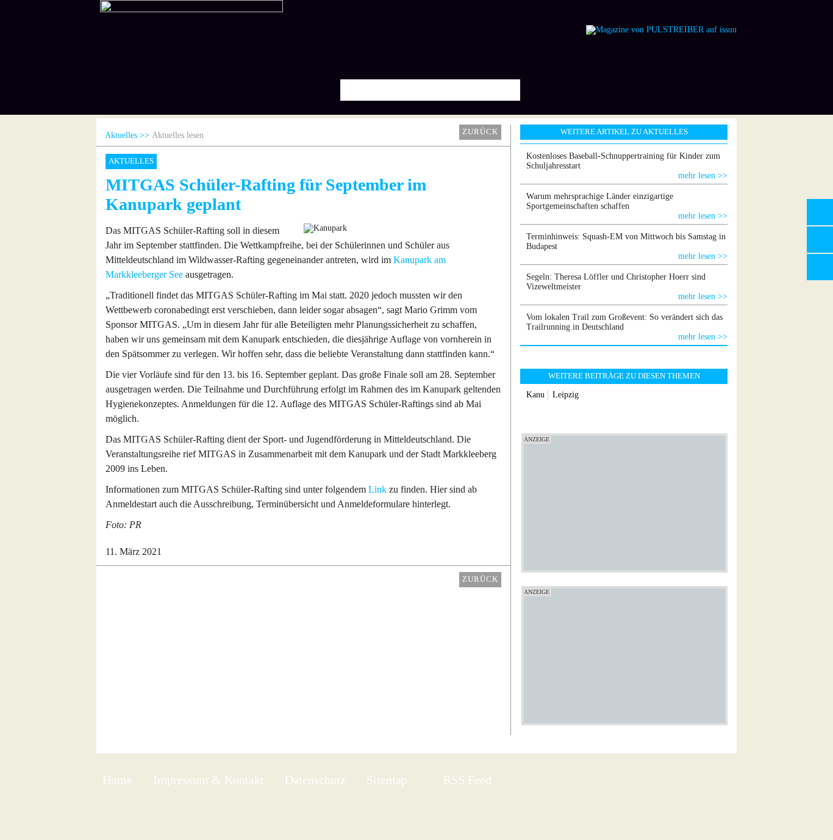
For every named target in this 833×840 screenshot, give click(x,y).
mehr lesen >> (703, 175)
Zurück (480, 132)
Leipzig (565, 394)
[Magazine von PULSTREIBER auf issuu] (661, 29)
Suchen (506, 90)
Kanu (535, 394)
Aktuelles (121, 135)
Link (377, 489)
